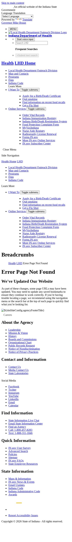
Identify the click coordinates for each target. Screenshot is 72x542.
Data (11, 79)
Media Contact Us (18, 370)
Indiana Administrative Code (24, 491)
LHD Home (25, 63)
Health (7, 63)
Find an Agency (17, 426)
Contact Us (14, 366)
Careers (7, 314)
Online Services (17, 108)
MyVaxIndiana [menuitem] (30, 127)
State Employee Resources (23, 463)
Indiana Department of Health (30, 35)
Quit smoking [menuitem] (29, 99)
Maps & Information (19, 478)
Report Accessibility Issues (23, 515)
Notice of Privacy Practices (23, 351)
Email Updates (16, 485)
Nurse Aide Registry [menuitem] (33, 130)
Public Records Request (21, 345)
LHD (20, 161)
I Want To (13, 89)
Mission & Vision (18, 332)
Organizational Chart (19, 342)
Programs (13, 76)
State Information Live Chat (23, 420)
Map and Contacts (18, 73)
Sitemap (12, 457)
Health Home (8, 161)
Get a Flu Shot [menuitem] (30, 105)
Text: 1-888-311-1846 (20, 433)
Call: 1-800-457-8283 (20, 429)
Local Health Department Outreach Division (32, 70)
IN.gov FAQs (16, 460)
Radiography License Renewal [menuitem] (39, 134)
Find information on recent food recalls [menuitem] (43, 102)
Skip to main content (12, 2)
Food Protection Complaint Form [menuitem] (40, 124)
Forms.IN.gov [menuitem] (30, 137)
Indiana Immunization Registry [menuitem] (39, 118)
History (12, 336)
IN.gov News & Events (21, 481)
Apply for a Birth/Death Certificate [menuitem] (41, 95)
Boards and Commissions (22, 339)
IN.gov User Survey (19, 447)
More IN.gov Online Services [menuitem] (38, 140)
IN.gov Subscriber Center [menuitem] (36, 143)
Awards (12, 494)
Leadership (14, 329)
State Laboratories (18, 373)
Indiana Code (15, 83)
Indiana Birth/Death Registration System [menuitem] (44, 121)
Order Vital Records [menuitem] (33, 115)
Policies (12, 454)
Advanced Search (18, 451)
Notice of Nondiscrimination (24, 348)
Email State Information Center (25, 423)
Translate (27, 19)
